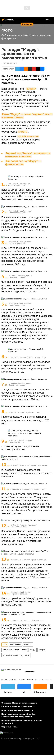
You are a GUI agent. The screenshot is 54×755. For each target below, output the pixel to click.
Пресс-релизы (28, 706)
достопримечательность (12, 655)
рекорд (32, 650)
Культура (44, 679)
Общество (32, 679)
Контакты (6, 706)
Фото (5, 645)
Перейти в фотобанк (16, 185)
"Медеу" (31, 88)
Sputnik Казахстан (28, 136)
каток (24, 650)
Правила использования (24, 703)
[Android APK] (7, 732)
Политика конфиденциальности (17, 710)
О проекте (6, 703)
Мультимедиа (15, 645)
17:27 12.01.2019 (9, 63)
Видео (22, 679)
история (42, 650)
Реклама (16, 706)
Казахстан (28, 645)
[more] (51, 184)
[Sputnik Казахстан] (8, 21)
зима (27, 655)
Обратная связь (9, 727)
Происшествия (8, 679)
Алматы (22, 131)
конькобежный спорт (11, 650)
